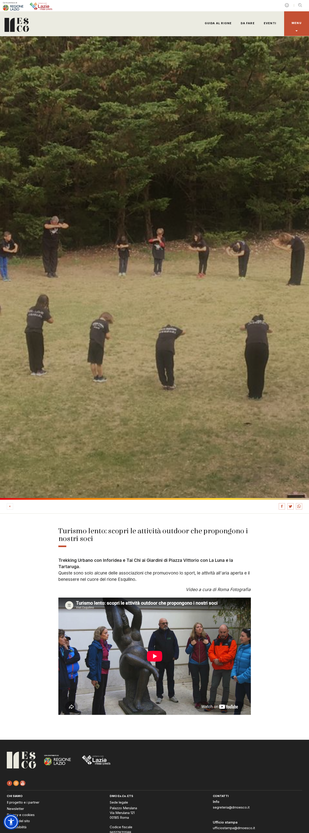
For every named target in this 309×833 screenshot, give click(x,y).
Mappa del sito (18, 821)
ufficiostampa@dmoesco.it (234, 828)
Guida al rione (218, 23)
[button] (11, 821)
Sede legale (119, 802)
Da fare (247, 23)
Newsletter (15, 809)
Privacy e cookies (21, 815)
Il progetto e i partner (23, 802)
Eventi (270, 23)
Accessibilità (16, 827)
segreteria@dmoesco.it (231, 807)
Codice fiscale (121, 827)
